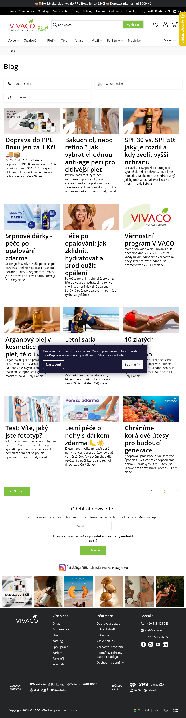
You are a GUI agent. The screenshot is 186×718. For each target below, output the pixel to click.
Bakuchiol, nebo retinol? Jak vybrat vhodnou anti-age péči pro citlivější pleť (90, 155)
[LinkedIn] (165, 644)
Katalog (87, 11)
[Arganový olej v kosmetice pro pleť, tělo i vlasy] (32, 321)
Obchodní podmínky (110, 663)
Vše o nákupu (106, 641)
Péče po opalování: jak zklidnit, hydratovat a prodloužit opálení (85, 254)
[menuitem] (14, 40)
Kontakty (131, 11)
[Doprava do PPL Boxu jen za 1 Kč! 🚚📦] (32, 122)
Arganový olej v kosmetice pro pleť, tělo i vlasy (28, 346)
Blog (77, 11)
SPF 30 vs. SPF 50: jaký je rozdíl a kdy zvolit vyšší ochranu (150, 151)
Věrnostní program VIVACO (150, 239)
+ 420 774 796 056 (157, 637)
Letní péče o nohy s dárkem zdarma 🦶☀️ (87, 435)
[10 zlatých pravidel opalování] (151, 321)
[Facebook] (143, 644)
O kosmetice (27, 11)
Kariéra (100, 11)
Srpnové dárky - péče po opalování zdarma (28, 247)
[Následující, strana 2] (165, 491)
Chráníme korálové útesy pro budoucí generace (147, 439)
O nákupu (44, 11)
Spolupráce (115, 11)
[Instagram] (150, 644)
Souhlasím (132, 365)
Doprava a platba (108, 624)
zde (121, 355)
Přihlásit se (93, 550)
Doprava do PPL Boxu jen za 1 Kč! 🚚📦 (30, 147)
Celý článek (34, 176)
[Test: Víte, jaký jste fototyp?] (32, 410)
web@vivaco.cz (155, 630)
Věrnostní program (110, 647)
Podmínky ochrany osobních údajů (109, 655)
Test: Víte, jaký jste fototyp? (26, 431)
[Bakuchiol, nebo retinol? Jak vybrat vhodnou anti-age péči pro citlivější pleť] (91, 122)
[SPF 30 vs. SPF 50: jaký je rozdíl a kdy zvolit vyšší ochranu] (151, 122)
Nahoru (19, 491)
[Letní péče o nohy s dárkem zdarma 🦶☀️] (91, 410)
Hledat (133, 24)
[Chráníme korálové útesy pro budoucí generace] (151, 410)
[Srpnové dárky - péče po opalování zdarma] (32, 218)
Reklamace (104, 635)
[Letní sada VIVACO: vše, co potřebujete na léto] (91, 321)
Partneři (58, 659)
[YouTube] (158, 644)
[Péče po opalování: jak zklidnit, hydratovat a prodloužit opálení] (91, 218)
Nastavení (53, 365)
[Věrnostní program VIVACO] (151, 218)
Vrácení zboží (62, 11)
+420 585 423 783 (158, 11)
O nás (12, 11)
